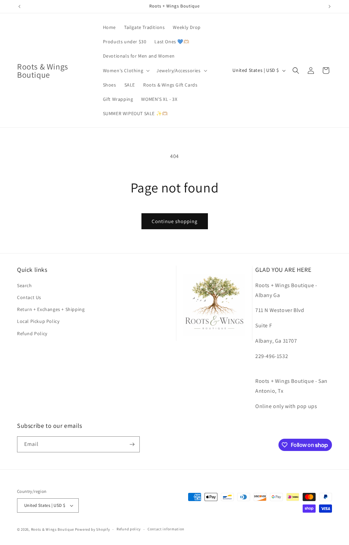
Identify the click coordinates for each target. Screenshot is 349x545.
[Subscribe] (131, 444)
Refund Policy (32, 333)
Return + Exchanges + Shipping (51, 309)
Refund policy (129, 529)
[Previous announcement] (19, 6)
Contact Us (29, 297)
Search (24, 285)
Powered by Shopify (92, 529)
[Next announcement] (329, 6)
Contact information (166, 529)
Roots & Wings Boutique (52, 529)
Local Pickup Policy (38, 321)
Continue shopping (175, 221)
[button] (126, 70)
